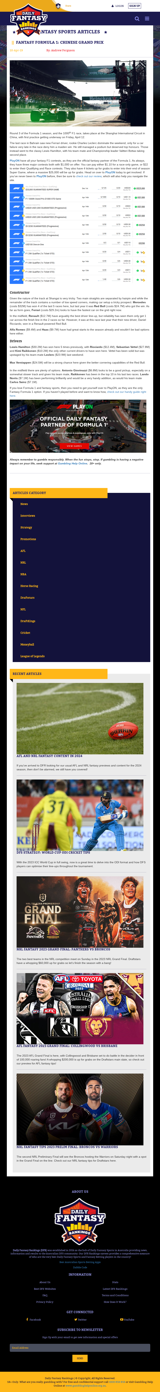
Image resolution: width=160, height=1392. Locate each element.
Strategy (26, 527)
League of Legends (32, 656)
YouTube (129, 1319)
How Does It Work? (115, 1301)
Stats (68, 5)
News (24, 504)
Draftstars (27, 597)
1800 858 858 (117, 1381)
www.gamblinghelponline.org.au (86, 1385)
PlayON (15, 160)
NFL (23, 609)
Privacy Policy (44, 1301)
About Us (44, 1282)
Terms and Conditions (115, 1295)
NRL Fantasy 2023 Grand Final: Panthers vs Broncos (63, 949)
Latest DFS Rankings (115, 1288)
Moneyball (27, 644)
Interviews (27, 515)
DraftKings (27, 621)
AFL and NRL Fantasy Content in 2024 (49, 756)
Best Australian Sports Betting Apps (80, 1262)
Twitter (82, 1319)
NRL (23, 562)
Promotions (28, 539)
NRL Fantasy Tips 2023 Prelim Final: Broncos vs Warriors (67, 1147)
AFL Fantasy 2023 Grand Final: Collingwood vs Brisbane (67, 1046)
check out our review (88, 176)
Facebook (35, 1319)
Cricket (25, 632)
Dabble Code (80, 1267)
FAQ (45, 1295)
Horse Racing (29, 586)
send (80, 1358)
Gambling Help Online (72, 463)
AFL (22, 550)
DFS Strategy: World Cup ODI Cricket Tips (53, 852)
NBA (23, 574)
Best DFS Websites (45, 1288)
